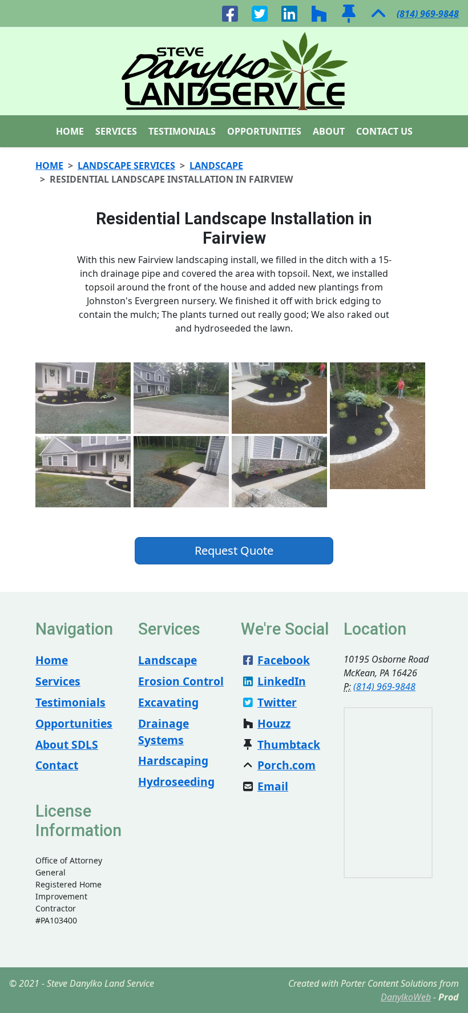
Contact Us (384, 131)
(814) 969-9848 (428, 13)
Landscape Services (126, 165)
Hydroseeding (176, 781)
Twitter (277, 702)
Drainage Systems (163, 732)
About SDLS (66, 744)
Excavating (168, 702)
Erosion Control (181, 681)
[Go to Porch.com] (378, 12)
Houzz (274, 723)
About (329, 131)
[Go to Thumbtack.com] (348, 12)
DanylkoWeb (406, 997)
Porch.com (286, 765)
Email (272, 786)
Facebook (283, 660)
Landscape (216, 165)
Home (70, 131)
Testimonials (182, 131)
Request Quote (234, 550)
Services (116, 131)
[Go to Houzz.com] (319, 12)
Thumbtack (288, 744)
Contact (56, 765)
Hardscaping (173, 760)
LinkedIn (281, 681)
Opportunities (264, 131)
